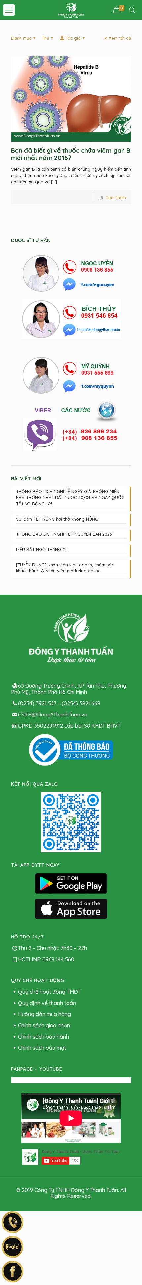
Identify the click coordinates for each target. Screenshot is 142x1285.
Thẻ (45, 38)
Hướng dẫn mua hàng (44, 1014)
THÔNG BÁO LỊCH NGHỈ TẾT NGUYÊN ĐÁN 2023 (64, 534)
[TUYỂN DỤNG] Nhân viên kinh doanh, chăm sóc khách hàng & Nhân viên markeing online (65, 567)
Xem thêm (116, 197)
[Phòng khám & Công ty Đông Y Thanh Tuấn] (71, 10)
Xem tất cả (120, 38)
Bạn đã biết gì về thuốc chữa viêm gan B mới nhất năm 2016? (70, 154)
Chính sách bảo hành (43, 1036)
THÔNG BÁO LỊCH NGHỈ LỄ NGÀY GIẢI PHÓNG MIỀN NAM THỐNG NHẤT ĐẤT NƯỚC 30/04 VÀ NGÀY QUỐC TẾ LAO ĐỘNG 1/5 (70, 497)
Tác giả (73, 38)
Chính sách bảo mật (42, 1048)
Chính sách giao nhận (44, 1025)
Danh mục (21, 38)
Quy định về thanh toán (47, 1003)
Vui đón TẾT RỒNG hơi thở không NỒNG (57, 519)
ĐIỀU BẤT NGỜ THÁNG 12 (41, 549)
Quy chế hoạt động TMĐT (49, 991)
